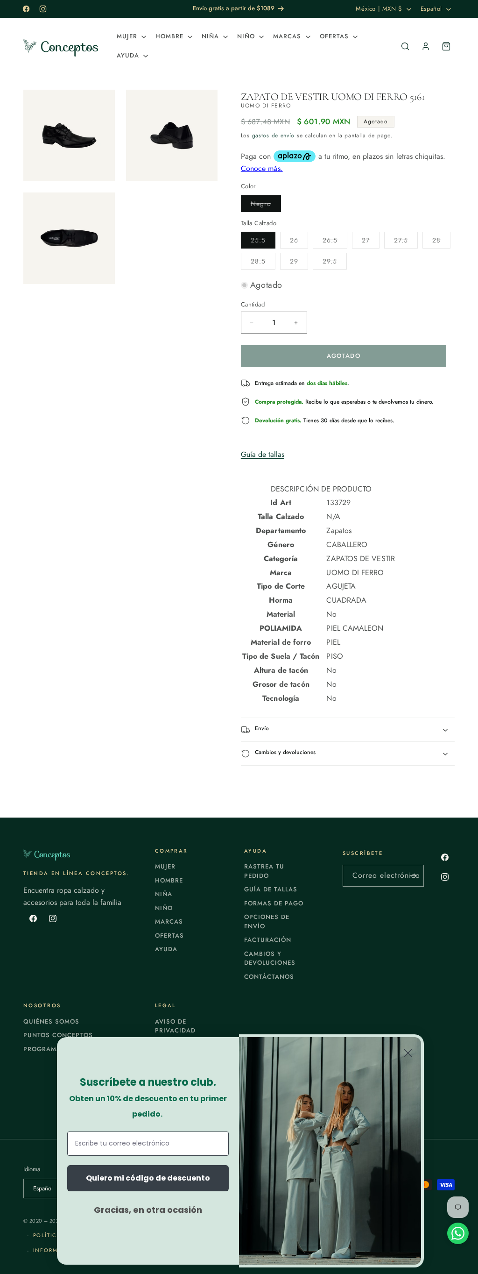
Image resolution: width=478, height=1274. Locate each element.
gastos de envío (273, 135)
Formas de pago (274, 903)
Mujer (165, 866)
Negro (266, 205)
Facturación (267, 939)
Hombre (169, 880)
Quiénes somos (51, 1021)
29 (299, 263)
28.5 (263, 263)
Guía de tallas (262, 454)
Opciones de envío (266, 921)
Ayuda (166, 949)
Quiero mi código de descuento (148, 1178)
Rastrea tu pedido (264, 871)
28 (441, 242)
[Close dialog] (408, 1053)
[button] (130, 36)
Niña (163, 894)
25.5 (263, 242)
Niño (164, 908)
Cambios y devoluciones (269, 958)
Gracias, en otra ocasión (148, 1210)
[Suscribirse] (413, 876)
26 (299, 242)
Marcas (169, 921)
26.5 (335, 242)
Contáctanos (269, 976)
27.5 (406, 242)
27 (371, 242)
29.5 (335, 263)
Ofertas (169, 935)
